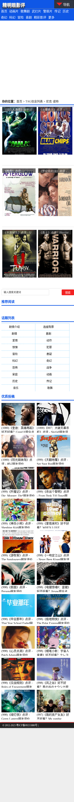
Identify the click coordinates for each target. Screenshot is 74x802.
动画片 (13, 11)
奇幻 (4, 17)
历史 (66, 11)
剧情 (18, 333)
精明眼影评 (13, 5)
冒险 (20, 17)
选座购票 (52, 326)
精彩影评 (40, 17)
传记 (57, 11)
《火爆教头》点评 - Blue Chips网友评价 (52, 109)
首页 (4, 11)
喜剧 (29, 17)
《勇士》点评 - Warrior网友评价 (54, 232)
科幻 (12, 17)
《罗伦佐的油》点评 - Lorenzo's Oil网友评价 (53, 171)
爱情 (18, 340)
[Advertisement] (37, 60)
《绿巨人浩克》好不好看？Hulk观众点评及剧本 (17, 109)
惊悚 (18, 347)
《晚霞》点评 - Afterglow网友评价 (15, 171)
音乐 (18, 387)
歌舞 (52, 387)
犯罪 (52, 347)
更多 (51, 17)
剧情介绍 (18, 326)
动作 (52, 340)
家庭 (18, 374)
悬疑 (52, 353)
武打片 (36, 11)
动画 (52, 374)
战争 (52, 367)
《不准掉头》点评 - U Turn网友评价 (17, 232)
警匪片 (47, 11)
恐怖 (18, 367)
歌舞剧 (25, 11)
